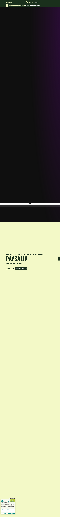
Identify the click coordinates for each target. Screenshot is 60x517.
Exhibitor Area (28, 5)
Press (33, 5)
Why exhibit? (8, 268)
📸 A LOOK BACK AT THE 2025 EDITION (20, 268)
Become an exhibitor (12, 5)
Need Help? (38, 5)
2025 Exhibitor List (21, 5)
